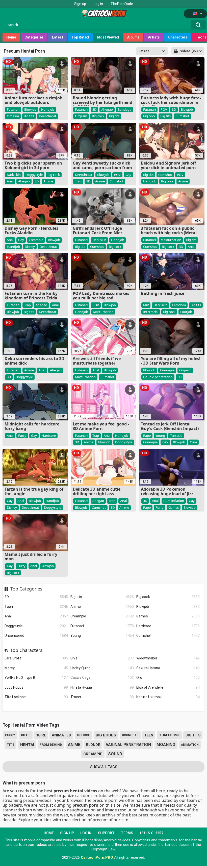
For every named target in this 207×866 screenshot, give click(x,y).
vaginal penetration (128, 744)
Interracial (150, 311)
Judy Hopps (36, 687)
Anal (36, 616)
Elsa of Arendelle (168, 687)
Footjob (186, 311)
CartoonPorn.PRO (97, 857)
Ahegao (107, 109)
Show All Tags (103, 767)
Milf (146, 305)
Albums (133, 37)
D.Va (102, 658)
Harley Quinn (102, 668)
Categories (34, 37)
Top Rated (80, 37)
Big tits (102, 597)
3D (36, 597)
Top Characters (26, 650)
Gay (128, 174)
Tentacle (176, 435)
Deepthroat (47, 116)
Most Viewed (108, 37)
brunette (130, 735)
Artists (154, 37)
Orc (168, 678)
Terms (127, 833)
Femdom (179, 305)
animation (190, 744)
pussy (10, 735)
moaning (166, 744)
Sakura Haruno (168, 668)
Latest (57, 37)
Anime (102, 607)
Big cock (168, 597)
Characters (177, 37)
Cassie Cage (102, 678)
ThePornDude (122, 4)
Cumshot (168, 636)
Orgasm (13, 116)
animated (61, 735)
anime (74, 744)
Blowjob (168, 607)
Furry (22, 435)
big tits (193, 735)
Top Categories (26, 589)
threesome (169, 735)
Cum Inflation (173, 500)
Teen (36, 607)
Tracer (102, 697)
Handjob (47, 109)
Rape (147, 435)
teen (148, 735)
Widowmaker (168, 658)
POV (164, 109)
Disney (30, 246)
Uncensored (36, 636)
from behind (51, 744)
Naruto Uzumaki (168, 697)
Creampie (102, 616)
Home (11, 37)
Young (102, 636)
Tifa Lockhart (36, 697)
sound (115, 754)
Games (168, 616)
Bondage (124, 109)
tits (10, 744)
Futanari (102, 626)
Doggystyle (36, 626)
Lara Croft (36, 658)
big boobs (106, 735)
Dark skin (14, 174)
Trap (78, 181)
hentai (27, 744)
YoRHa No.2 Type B (36, 678)
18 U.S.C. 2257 (151, 833)
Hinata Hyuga (102, 687)
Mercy (36, 668)
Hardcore (168, 626)
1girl (41, 735)
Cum (193, 442)
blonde (93, 745)
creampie (92, 754)
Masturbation (171, 240)
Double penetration (158, 377)
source (83, 735)
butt (25, 735)
